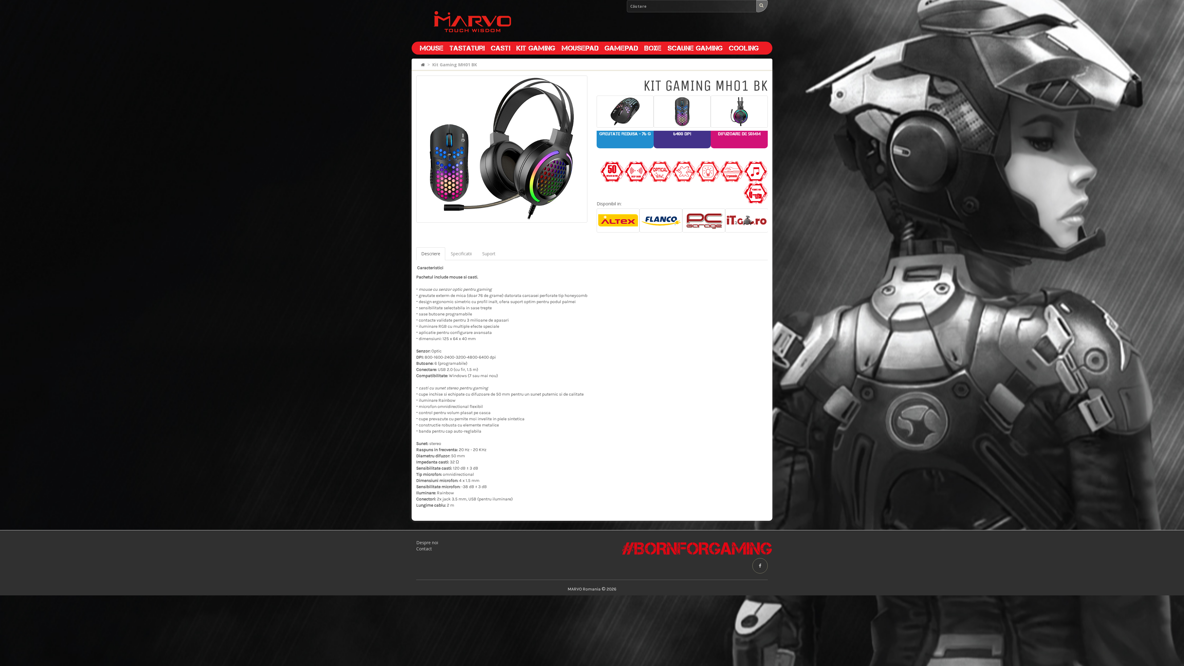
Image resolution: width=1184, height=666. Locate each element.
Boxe (652, 48)
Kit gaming (535, 48)
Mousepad (579, 48)
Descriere (430, 254)
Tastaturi (467, 48)
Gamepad (621, 48)
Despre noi (427, 542)
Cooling (744, 48)
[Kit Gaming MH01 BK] (501, 149)
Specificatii (461, 254)
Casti (500, 48)
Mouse (431, 48)
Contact (424, 549)
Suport (488, 254)
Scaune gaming (695, 48)
